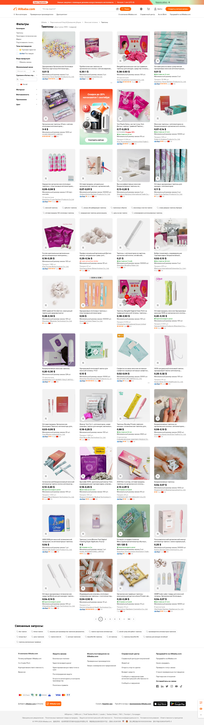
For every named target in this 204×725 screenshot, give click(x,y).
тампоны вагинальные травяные (30, 642)
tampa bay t (23, 637)
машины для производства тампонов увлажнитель (67, 631)
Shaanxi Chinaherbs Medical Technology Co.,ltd (96, 497)
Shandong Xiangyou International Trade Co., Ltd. (133, 194)
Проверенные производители (98, 661)
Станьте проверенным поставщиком (170, 672)
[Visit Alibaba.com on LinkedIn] (162, 686)
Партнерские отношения (165, 676)
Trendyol (127, 714)
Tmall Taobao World (90, 714)
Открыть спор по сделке (131, 667)
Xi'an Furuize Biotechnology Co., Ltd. (55, 266)
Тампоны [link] (104, 22)
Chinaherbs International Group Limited (131, 324)
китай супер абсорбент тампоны (130, 631)
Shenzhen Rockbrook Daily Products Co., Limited (96, 379)
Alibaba (44, 22)
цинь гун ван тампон (120, 213)
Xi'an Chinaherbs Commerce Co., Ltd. (130, 80)
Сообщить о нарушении (131, 683)
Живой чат (126, 663)
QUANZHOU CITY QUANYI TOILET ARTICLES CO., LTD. (58, 380)
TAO (120, 714)
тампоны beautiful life (131, 637)
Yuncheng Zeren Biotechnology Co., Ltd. (94, 268)
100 (129, 619)
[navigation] (26, 321)
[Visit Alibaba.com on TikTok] (181, 686)
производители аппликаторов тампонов (162, 631)
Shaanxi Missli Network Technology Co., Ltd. (58, 497)
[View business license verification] (123, 721)
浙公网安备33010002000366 (141, 721)
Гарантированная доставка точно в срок (66, 669)
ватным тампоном (74, 637)
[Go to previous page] (96, 619)
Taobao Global (112, 714)
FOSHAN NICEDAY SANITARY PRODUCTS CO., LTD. (133, 439)
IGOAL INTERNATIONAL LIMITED (92, 551)
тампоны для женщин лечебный (157, 637)
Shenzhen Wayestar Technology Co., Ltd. (57, 321)
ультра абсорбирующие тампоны (95, 208)
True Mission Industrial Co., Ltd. (53, 434)
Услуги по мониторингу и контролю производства (66, 680)
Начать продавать (163, 663)
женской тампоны (51, 208)
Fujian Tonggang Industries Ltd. (91, 77)
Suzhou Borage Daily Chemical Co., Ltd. (168, 550)
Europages (136, 714)
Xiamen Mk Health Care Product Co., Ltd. (57, 550)
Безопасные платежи (61, 658)
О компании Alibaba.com (28, 654)
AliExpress (68, 714)
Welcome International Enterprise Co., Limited (170, 268)
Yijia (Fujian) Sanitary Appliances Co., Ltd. (169, 609)
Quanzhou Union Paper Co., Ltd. (91, 321)
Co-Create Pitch (24, 663)
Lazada (102, 714)
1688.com (77, 714)
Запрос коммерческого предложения (101, 666)
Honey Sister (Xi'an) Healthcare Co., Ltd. (168, 382)
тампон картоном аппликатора (101, 631)
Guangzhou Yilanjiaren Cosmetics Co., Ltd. (132, 609)
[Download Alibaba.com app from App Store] (160, 703)
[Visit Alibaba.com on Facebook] (157, 686)
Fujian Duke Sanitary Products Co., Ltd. (168, 194)
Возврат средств (128, 672)
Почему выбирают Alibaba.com (29, 658)
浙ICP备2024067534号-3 (162, 721)
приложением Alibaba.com (140, 704)
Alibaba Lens (31, 704)
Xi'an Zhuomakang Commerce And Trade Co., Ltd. (133, 141)
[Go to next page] (134, 619)
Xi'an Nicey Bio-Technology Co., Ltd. (93, 437)
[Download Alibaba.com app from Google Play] (178, 703)
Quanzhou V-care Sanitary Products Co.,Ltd (58, 199)
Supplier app (107, 704)
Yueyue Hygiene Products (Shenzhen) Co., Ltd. (170, 326)
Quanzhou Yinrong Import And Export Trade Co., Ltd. (133, 551)
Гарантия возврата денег (62, 663)
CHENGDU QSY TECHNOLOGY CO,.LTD (131, 497)
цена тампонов (39, 637)
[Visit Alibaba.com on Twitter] (167, 686)
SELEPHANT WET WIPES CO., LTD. (129, 379)
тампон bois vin (56, 637)
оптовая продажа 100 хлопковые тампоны (59, 213)
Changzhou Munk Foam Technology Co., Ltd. (58, 606)
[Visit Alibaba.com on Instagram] (171, 686)
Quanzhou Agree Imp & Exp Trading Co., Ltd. (170, 434)
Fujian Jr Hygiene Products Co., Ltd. (167, 139)
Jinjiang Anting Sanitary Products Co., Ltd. (95, 194)
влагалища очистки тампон (143, 208)
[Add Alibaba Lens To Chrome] (53, 703)
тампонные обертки (120, 208)
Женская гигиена (91, 22)
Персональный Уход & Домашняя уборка (65, 22)
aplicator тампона (70, 208)
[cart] (149, 9)
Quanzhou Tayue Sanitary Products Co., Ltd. (58, 77)
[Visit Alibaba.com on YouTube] (176, 686)
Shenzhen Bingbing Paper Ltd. (128, 265)
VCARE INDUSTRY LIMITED (52, 134)
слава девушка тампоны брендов (170, 208)
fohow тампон (38, 631)
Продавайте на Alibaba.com (166, 658)
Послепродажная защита (62, 674)
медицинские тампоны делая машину (94, 213)
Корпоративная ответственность (31, 667)
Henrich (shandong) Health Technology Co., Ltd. (96, 607)
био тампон (23, 631)
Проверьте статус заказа (165, 667)
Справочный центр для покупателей (135, 658)
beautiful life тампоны (94, 637)
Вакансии (22, 672)
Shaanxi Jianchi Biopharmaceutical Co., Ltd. (170, 490)
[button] (117, 9)
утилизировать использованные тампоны (148, 213)
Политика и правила (60, 685)
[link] (201, 702)
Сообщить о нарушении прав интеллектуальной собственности (135, 678)
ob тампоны (113, 637)
